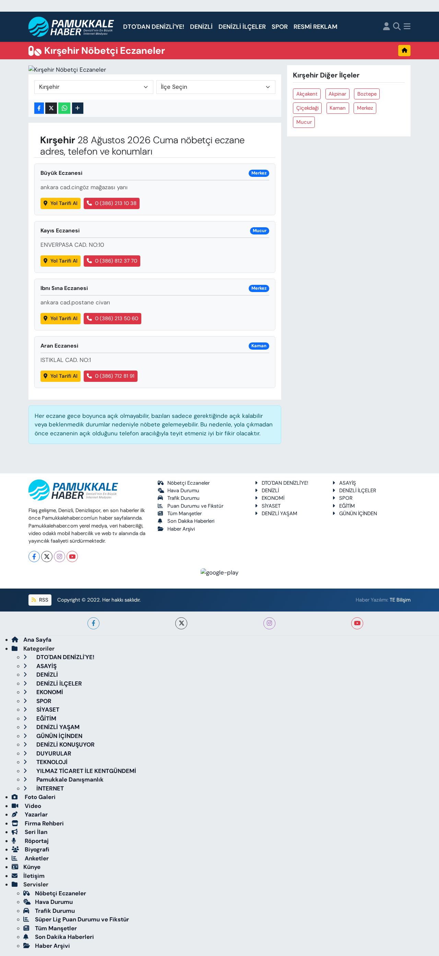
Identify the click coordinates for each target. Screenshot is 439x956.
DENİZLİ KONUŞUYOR (65, 744)
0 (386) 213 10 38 (116, 203)
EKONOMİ (273, 498)
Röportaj (36, 841)
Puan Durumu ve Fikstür (195, 506)
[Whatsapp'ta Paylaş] (64, 108)
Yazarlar (35, 814)
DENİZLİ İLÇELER (242, 27)
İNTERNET (49, 788)
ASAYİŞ (347, 483)
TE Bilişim (400, 599)
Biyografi (36, 849)
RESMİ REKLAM (315, 27)
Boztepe (367, 93)
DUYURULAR (53, 753)
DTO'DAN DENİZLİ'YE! (153, 27)
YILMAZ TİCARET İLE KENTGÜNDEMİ (85, 771)
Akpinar (337, 93)
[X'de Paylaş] (51, 108)
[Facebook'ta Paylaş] (39, 108)
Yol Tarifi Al (64, 203)
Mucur (304, 122)
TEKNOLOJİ (51, 762)
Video (32, 806)
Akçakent (307, 93)
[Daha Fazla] (77, 108)
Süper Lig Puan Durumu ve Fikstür (82, 919)
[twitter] (181, 623)
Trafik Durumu (183, 498)
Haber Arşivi (181, 528)
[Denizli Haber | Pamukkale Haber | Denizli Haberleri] (71, 27)
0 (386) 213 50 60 (116, 318)
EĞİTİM (347, 506)
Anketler (36, 858)
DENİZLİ (201, 27)
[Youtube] (72, 556)
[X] (46, 556)
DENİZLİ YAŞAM (279, 513)
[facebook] (93, 623)
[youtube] (357, 623)
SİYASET (271, 506)
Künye (31, 867)
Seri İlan (35, 832)
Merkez (365, 108)
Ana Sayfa (37, 639)
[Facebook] (34, 556)
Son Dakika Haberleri (190, 521)
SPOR (280, 27)
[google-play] (219, 572)
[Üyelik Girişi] (386, 27)
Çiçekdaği (307, 108)
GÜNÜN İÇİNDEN (358, 513)
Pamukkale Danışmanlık (69, 779)
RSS (43, 599)
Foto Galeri (39, 797)
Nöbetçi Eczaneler (188, 483)
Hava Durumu (183, 490)
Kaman (338, 108)
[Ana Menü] (407, 27)
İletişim (34, 876)
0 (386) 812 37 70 (116, 260)
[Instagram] (59, 556)
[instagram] (269, 623)
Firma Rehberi (43, 823)
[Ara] (397, 27)
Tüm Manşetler (184, 513)
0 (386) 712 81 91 (114, 376)
